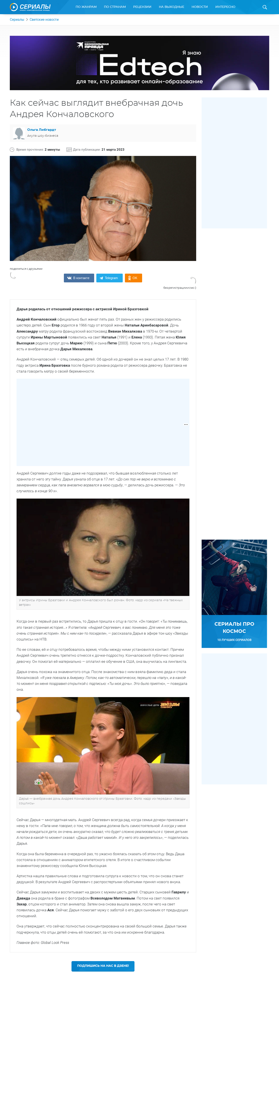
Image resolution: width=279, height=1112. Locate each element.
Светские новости (44, 19)
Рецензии (142, 7)
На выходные (171, 7)
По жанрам (86, 7)
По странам (115, 7)
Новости (200, 7)
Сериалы (17, 19)
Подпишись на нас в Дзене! (103, 965)
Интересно (225, 7)
